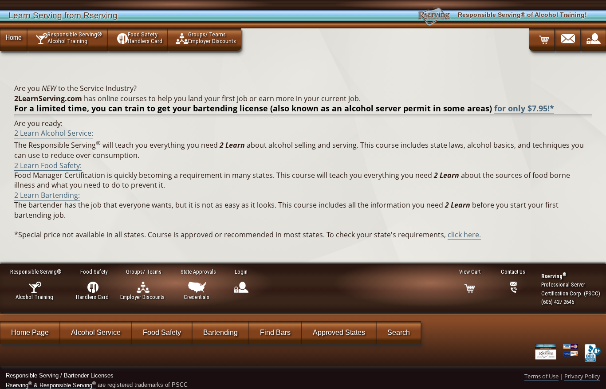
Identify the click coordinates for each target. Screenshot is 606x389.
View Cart (469, 271)
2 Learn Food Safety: (48, 165)
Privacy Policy (582, 376)
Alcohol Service (96, 332)
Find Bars (275, 332)
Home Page (30, 332)
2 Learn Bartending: (47, 195)
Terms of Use (541, 376)
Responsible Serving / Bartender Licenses (60, 375)
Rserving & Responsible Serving (51, 385)
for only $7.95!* (524, 108)
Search (398, 332)
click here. (464, 235)
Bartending (220, 332)
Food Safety (162, 332)
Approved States (339, 332)
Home (13, 37)
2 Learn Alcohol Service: (53, 133)
